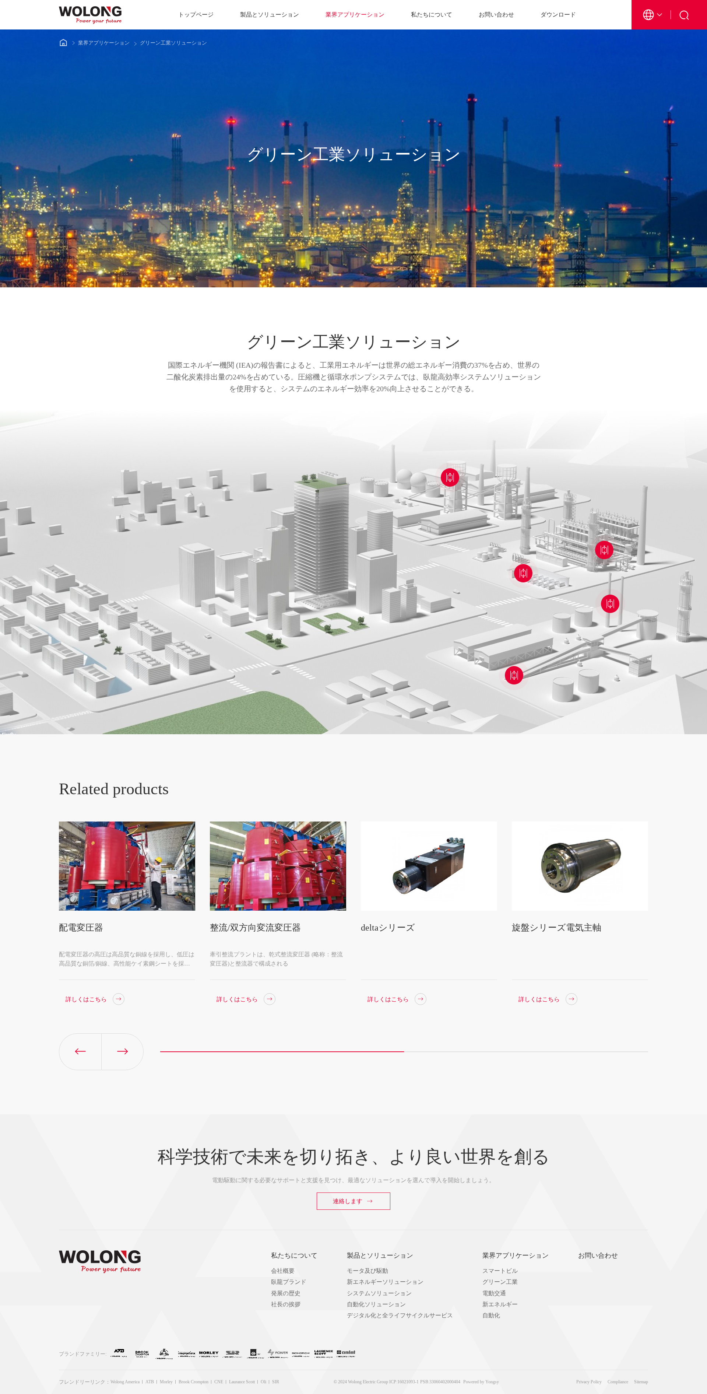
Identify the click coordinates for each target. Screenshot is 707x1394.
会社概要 (283, 1271)
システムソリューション (379, 1293)
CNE (218, 1381)
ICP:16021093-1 (404, 1381)
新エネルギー (500, 1304)
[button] (122, 1051)
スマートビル (500, 1271)
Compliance (618, 1381)
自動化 (491, 1315)
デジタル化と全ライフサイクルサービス (400, 1315)
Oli (263, 1381)
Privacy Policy (589, 1381)
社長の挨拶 (285, 1304)
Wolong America (125, 1381)
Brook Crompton (193, 1381)
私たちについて (431, 14)
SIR (275, 1381)
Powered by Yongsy (481, 1381)
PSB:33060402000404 (440, 1381)
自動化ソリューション (376, 1304)
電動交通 (494, 1293)
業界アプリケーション (355, 14)
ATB (149, 1381)
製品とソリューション (269, 14)
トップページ (196, 14)
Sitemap (641, 1381)
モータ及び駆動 (367, 1271)
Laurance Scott (242, 1381)
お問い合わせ (496, 14)
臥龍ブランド (288, 1282)
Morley (166, 1381)
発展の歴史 (285, 1293)
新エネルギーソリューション (385, 1282)
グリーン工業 (500, 1282)
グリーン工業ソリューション (173, 43)
